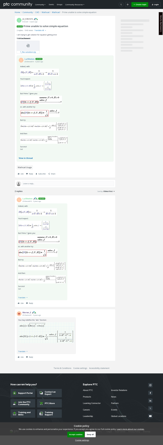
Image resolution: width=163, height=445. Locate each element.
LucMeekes (29, 59)
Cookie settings (80, 368)
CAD (37, 12)
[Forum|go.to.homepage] (18, 4)
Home (17, 12)
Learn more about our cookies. (130, 429)
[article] (65, 251)
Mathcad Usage (25, 167)
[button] (139, 4)
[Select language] (127, 4)
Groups (59, 4)
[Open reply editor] (65, 183)
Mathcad (45, 12)
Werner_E (26, 312)
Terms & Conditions (62, 368)
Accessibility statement (99, 368)
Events (51, 4)
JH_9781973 (27, 19)
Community (28, 12)
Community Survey (160, 23)
